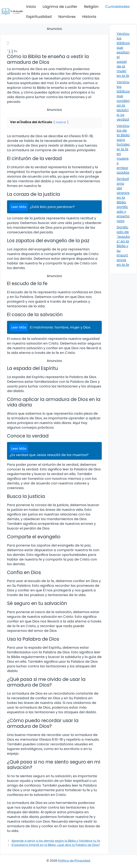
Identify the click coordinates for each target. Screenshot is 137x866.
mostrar (60, 122)
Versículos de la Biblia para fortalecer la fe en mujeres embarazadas (123, 149)
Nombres (67, 16)
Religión (91, 6)
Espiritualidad (39, 16)
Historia (89, 16)
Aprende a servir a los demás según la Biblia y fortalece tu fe (56, 841)
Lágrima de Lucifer (60, 6)
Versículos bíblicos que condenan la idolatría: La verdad (123, 101)
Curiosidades (117, 6)
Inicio (31, 6)
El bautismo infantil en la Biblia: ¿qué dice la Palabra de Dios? (56, 845)
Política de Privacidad (74, 860)
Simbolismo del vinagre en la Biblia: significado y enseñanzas (123, 199)
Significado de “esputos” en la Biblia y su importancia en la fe (123, 246)
